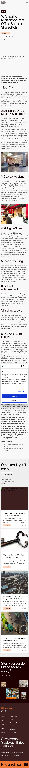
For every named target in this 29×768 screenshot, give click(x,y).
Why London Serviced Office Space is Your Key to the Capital (14, 556)
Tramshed (4, 246)
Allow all (14, 396)
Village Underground (16, 296)
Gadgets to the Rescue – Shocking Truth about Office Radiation (14, 514)
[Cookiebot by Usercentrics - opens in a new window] (20, 366)
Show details (20, 391)
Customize (13, 400)
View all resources (7, 474)
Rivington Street (8, 141)
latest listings (18, 423)
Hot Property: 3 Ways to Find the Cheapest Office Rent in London (13, 598)
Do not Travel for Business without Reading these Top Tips (14, 639)
